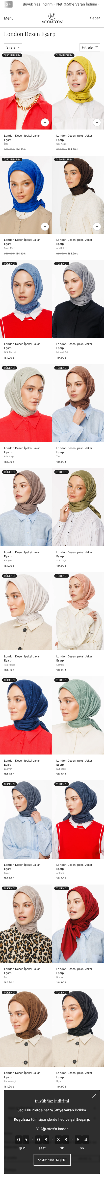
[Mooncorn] (52, 18)
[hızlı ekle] (45, 122)
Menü (8, 18)
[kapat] (94, 1095)
